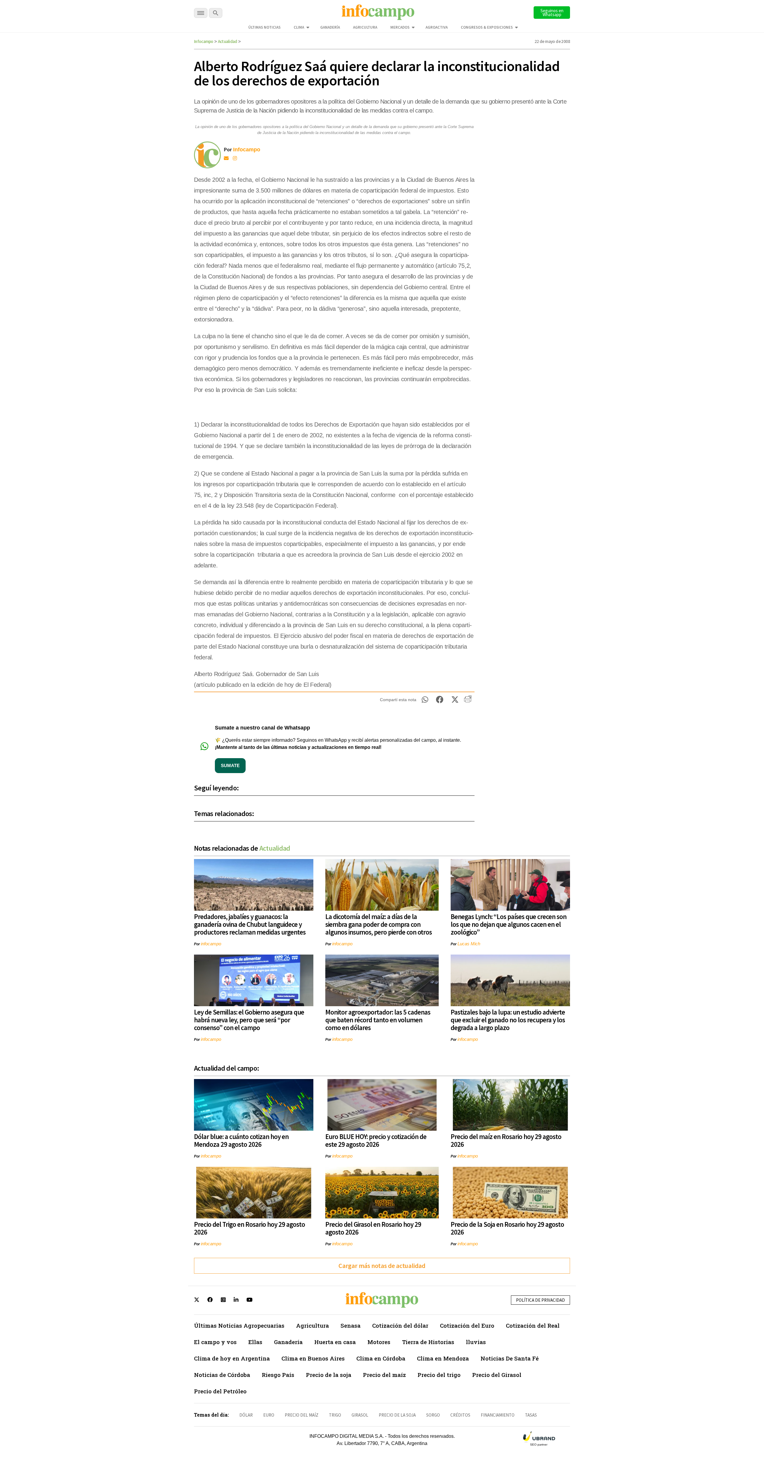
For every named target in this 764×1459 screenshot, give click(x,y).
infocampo (211, 943)
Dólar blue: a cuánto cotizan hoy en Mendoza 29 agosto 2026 (241, 1140)
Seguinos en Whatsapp (551, 12)
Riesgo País (278, 1374)
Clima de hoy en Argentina (232, 1358)
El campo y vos (215, 1342)
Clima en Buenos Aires (313, 1358)
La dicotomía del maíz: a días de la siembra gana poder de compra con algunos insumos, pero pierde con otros (378, 924)
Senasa (351, 1325)
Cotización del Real (533, 1325)
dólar (246, 1415)
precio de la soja (397, 1415)
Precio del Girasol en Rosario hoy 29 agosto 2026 (373, 1228)
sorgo (433, 1415)
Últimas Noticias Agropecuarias (239, 1325)
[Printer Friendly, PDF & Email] (468, 701)
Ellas (255, 1342)
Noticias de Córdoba (222, 1374)
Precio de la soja (328, 1374)
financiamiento (498, 1415)
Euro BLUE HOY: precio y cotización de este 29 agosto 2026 (375, 1140)
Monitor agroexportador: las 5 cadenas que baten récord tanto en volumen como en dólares (377, 1020)
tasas (531, 1415)
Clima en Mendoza (443, 1358)
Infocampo (203, 41)
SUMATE (230, 765)
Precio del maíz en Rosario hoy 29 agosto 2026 (506, 1140)
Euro (268, 1415)
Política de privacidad (540, 1300)
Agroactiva (437, 27)
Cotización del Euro (467, 1325)
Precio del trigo (439, 1374)
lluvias (476, 1342)
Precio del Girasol (496, 1374)
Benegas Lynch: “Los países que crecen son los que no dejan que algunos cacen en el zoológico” (508, 924)
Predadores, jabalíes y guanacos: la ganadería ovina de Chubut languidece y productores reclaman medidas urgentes (250, 924)
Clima (299, 27)
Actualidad (227, 41)
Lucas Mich (469, 943)
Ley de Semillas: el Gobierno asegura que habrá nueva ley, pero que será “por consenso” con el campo (249, 1020)
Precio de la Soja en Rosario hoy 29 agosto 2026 (507, 1228)
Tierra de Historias (428, 1342)
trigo (335, 1415)
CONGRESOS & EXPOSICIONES (487, 27)
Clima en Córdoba (380, 1358)
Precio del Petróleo (220, 1391)
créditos (460, 1415)
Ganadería (330, 27)
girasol (360, 1415)
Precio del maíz (384, 1374)
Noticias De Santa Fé (509, 1358)
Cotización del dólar (400, 1325)
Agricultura (365, 27)
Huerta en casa (335, 1342)
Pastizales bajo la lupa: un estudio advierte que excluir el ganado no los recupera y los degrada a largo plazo (508, 1020)
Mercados (399, 27)
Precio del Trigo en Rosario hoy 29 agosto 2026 (249, 1228)
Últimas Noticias (264, 27)
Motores (378, 1342)
